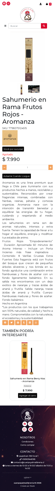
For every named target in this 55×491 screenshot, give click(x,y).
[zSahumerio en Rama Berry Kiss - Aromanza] (27, 358)
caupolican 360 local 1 (28, 456)
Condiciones (27, 441)
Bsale (32, 486)
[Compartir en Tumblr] (23, 322)
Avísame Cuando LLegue (17, 176)
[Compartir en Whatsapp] (36, 322)
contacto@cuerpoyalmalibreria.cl (28, 462)
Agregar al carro (27, 395)
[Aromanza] (10, 137)
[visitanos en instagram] (8, 3)
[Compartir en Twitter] (12, 322)
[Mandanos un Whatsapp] (24, 429)
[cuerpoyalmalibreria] (27, 14)
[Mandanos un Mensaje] (30, 429)
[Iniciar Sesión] (41, 4)
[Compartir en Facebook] (5, 322)
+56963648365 (28, 459)
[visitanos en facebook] (4, 3)
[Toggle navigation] (5, 26)
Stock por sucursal (13, 149)
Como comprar (27, 445)
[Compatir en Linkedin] (30, 322)
